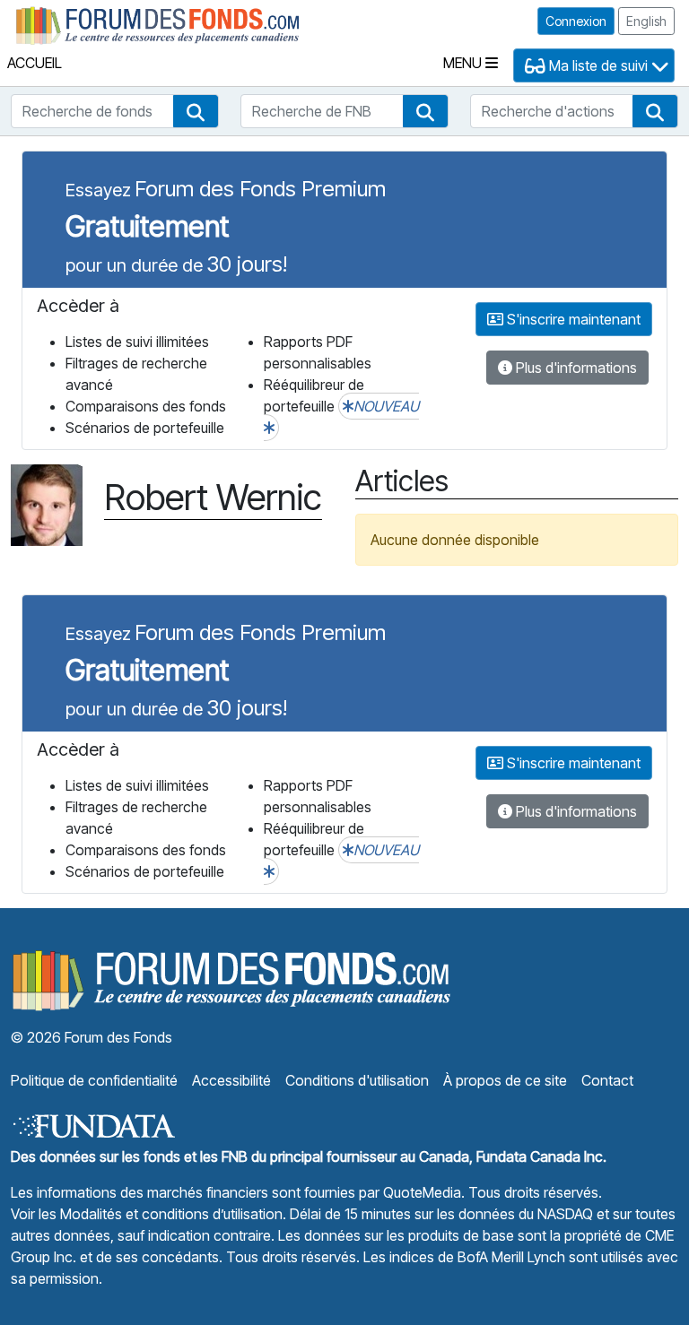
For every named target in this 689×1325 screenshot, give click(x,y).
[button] (195, 111)
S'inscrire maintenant (572, 319)
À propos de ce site (505, 1080)
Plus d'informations (574, 368)
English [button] (646, 21)
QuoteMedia (422, 1192)
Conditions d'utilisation (357, 1080)
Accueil (34, 63)
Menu (464, 63)
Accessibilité (231, 1080)
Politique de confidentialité (94, 1080)
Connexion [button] (575, 21)
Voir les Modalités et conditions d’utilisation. (148, 1214)
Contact (607, 1080)
